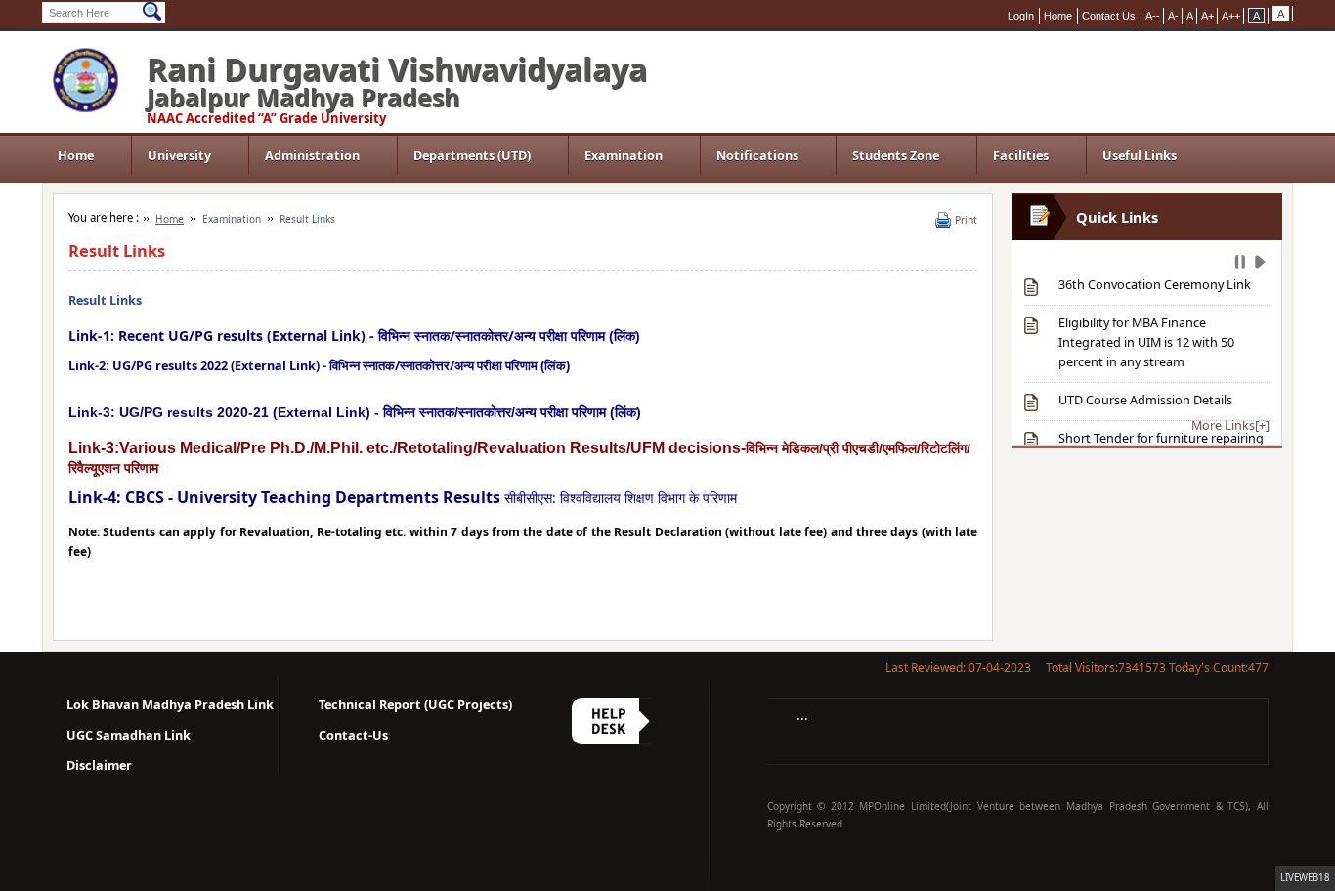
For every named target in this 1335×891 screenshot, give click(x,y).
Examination (623, 155)
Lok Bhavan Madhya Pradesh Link (170, 704)
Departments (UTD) (472, 155)
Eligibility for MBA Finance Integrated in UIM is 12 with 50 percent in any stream (1146, 342)
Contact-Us (353, 734)
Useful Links (1139, 155)
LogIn (1021, 15)
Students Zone (895, 155)
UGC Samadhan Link (128, 734)
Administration (312, 155)
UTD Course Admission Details (1145, 399)
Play (1262, 265)
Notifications (757, 155)
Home (76, 155)
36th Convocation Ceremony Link (1154, 284)
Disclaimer (99, 765)
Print (966, 220)
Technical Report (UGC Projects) (415, 704)
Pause (1241, 265)
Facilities (1021, 155)
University (179, 155)
